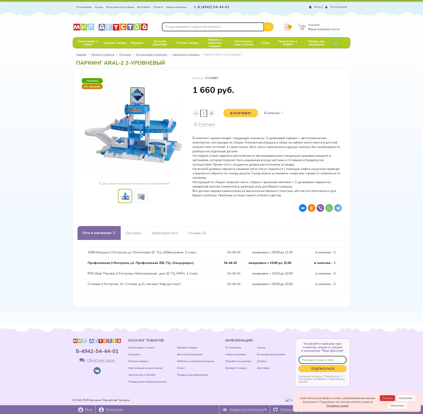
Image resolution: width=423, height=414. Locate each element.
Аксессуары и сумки (88, 42)
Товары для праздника (316, 42)
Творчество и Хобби (287, 42)
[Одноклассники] (310, 208)
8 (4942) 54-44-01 (213, 7)
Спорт (265, 43)
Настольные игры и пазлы (243, 42)
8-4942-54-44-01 (97, 351)
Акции (99, 7)
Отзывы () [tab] (197, 233)
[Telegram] (337, 208)
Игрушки (137, 43)
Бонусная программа (120, 7)
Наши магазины (176, 7)
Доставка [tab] (133, 233)
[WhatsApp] (328, 208)
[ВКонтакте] (301, 208)
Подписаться (322, 369)
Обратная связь (101, 360)
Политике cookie (337, 406)
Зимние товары (115, 43)
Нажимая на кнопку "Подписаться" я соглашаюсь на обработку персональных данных (322, 379)
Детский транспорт (159, 42)
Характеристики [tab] (165, 233)
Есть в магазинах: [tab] (99, 232)
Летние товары (187, 43)
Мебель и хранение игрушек (215, 43)
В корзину (240, 113)
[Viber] (319, 208)
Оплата (158, 7)
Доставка (143, 7)
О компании (84, 7)
